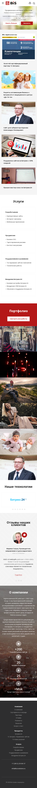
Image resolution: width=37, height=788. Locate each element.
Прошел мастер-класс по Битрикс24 (18, 188)
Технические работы (14, 266)
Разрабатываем (11, 212)
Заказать (26, 23)
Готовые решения (18, 739)
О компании (18, 710)
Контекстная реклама (14, 245)
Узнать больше (11, 23)
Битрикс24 (18, 734)
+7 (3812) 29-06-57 (18, 763)
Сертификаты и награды (18, 712)
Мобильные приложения (15, 222)
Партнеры (18, 715)
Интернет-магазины (14, 219)
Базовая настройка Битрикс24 (17, 283)
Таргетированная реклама (16, 242)
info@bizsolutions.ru (18, 768)
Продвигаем (10, 235)
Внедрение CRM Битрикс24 (16, 286)
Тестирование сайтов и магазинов (19, 263)
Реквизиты (18, 720)
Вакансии (18, 723)
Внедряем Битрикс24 (13, 279)
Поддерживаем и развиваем (16, 259)
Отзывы (18, 718)
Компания (18, 706)
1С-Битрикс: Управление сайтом (18, 737)
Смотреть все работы (18, 319)
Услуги (18, 744)
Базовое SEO (11, 239)
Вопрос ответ (18, 726)
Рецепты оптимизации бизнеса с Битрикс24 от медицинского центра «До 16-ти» (18, 94)
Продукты (18, 731)
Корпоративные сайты (15, 216)
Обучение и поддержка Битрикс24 (19, 289)
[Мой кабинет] (30, 3)
